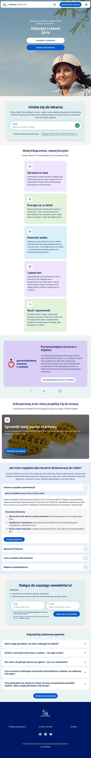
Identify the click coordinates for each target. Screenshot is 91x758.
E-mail (51, 604)
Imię (15, 604)
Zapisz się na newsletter (66, 614)
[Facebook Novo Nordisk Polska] (40, 734)
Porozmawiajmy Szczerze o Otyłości (58, 380)
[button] (59, 391)
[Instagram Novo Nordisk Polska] (45, 734)
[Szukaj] (77, 125)
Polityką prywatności (33, 612)
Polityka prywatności (17, 726)
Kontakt (73, 726)
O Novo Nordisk (45, 726)
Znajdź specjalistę (14, 539)
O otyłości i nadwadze (45, 40)
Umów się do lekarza (70, 4)
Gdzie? (15, 124)
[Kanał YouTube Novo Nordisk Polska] (51, 734)
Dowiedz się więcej (15, 451)
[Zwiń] (85, 487)
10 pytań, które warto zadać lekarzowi (58, 134)
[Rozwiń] (85, 549)
